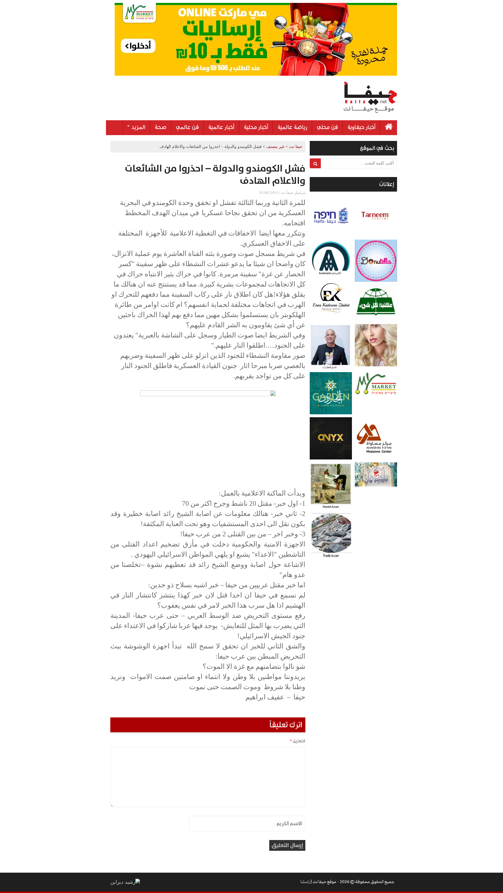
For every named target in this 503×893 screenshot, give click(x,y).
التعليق (297, 741)
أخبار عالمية (221, 127)
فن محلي (327, 127)
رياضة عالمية (292, 127)
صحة (161, 127)
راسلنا (305, 882)
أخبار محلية (256, 127)
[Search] (315, 163)
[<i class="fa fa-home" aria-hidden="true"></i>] (388, 127)
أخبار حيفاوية (361, 127)
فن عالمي (187, 127)
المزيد (137, 127)
